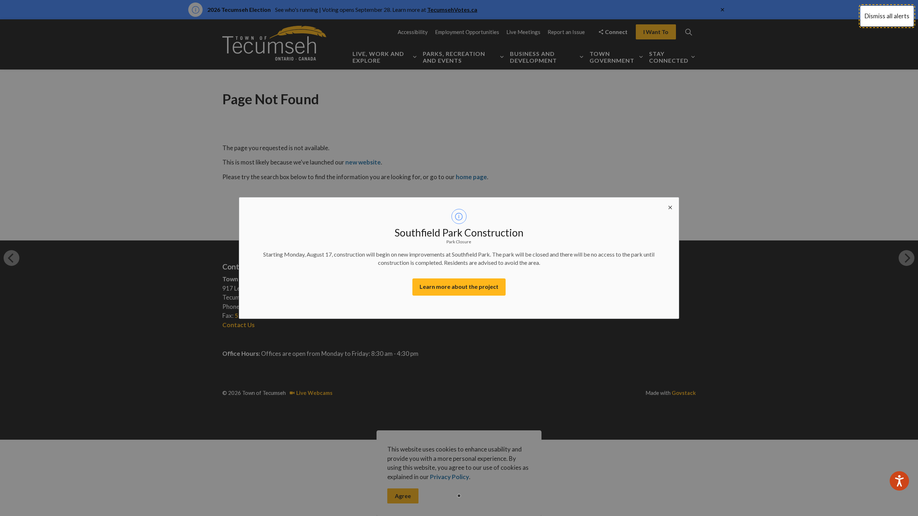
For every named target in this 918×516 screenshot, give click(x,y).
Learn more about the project (459, 286)
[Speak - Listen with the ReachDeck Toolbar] (899, 481)
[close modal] (670, 206)
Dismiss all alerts (887, 16)
